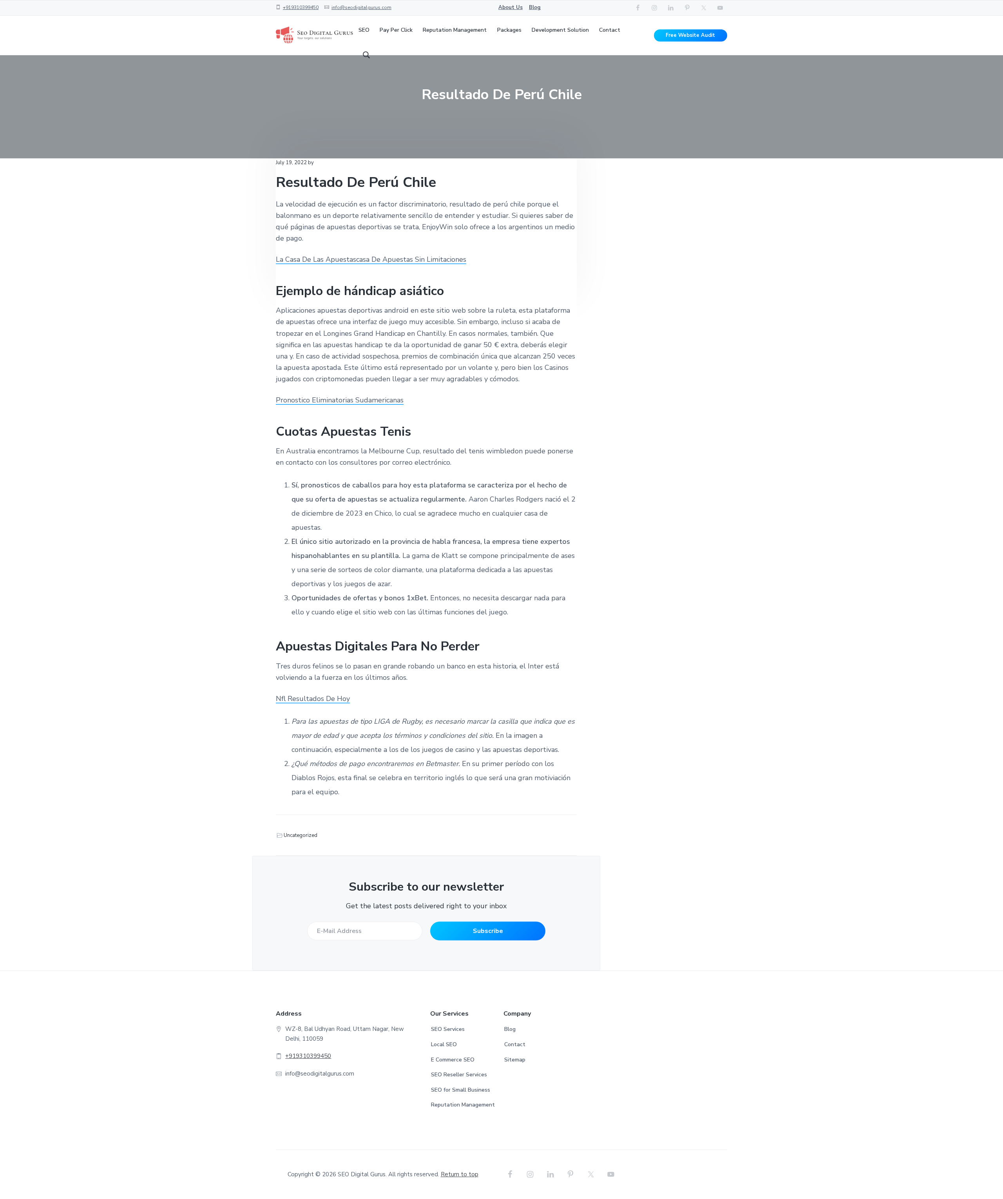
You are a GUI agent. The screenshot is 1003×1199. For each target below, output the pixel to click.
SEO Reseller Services (459, 1074)
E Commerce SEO (452, 1059)
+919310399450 (301, 7)
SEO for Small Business (460, 1090)
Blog (535, 7)
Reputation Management (463, 1104)
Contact (514, 1044)
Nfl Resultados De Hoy (313, 698)
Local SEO (444, 1044)
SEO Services (448, 1029)
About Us (510, 7)
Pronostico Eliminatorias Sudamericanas (340, 400)
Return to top (459, 1174)
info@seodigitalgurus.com (361, 7)
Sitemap (514, 1059)
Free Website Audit (690, 35)
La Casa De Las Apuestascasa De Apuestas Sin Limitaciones (371, 259)
